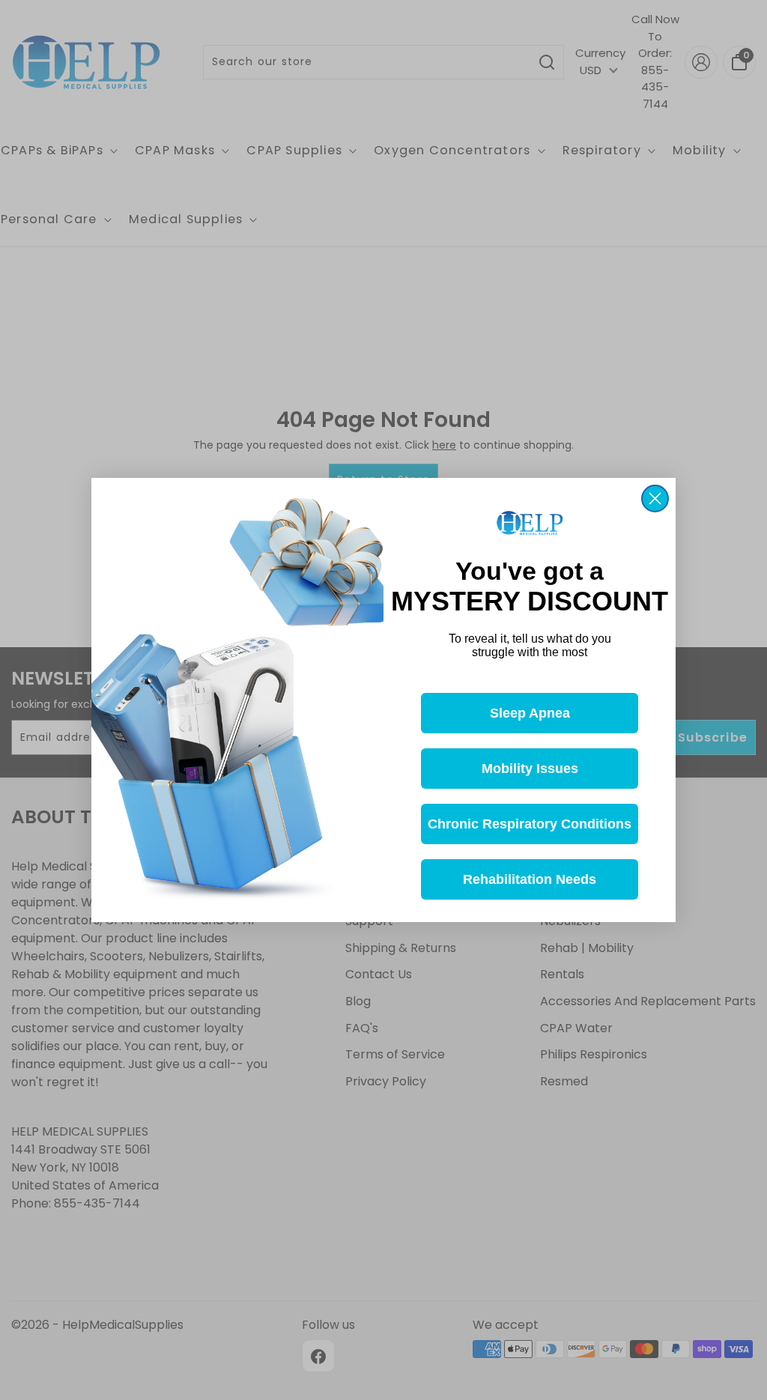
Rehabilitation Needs (529, 879)
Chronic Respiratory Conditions (529, 823)
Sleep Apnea (530, 713)
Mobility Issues (530, 768)
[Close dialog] (655, 498)
